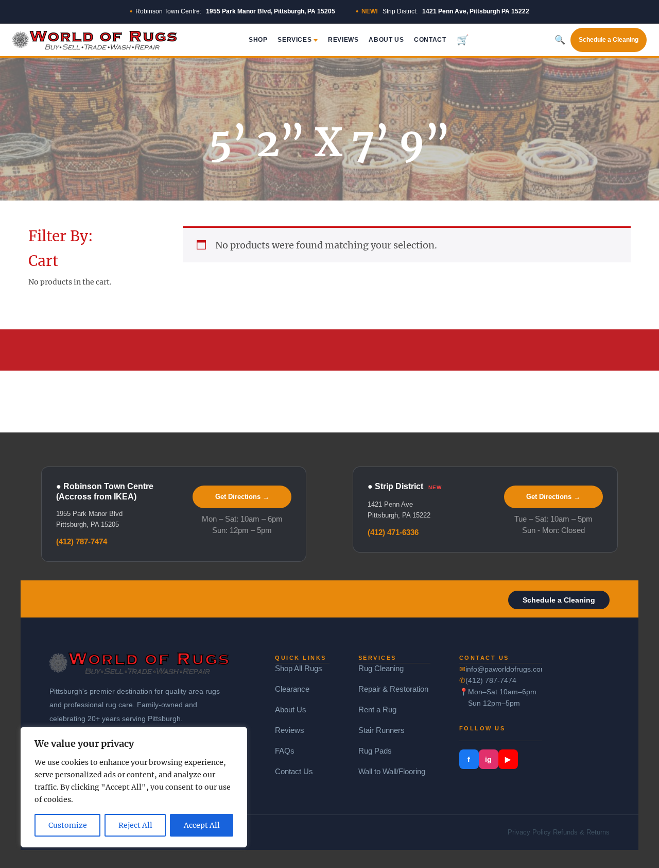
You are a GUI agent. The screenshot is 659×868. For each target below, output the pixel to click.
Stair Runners (381, 730)
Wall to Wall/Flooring (391, 771)
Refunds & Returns (581, 832)
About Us (386, 39)
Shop (258, 39)
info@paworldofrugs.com (504, 669)
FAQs (284, 750)
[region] (134, 787)
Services (294, 39)
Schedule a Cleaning (608, 39)
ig (488, 759)
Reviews (343, 39)
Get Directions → (242, 496)
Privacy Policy (529, 832)
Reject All (135, 825)
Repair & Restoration (393, 689)
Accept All (202, 825)
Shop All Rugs (298, 668)
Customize (67, 825)
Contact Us (294, 771)
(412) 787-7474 (81, 541)
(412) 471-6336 (393, 532)
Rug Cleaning (381, 668)
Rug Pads (375, 750)
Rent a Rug (377, 709)
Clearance (292, 689)
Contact (430, 39)
